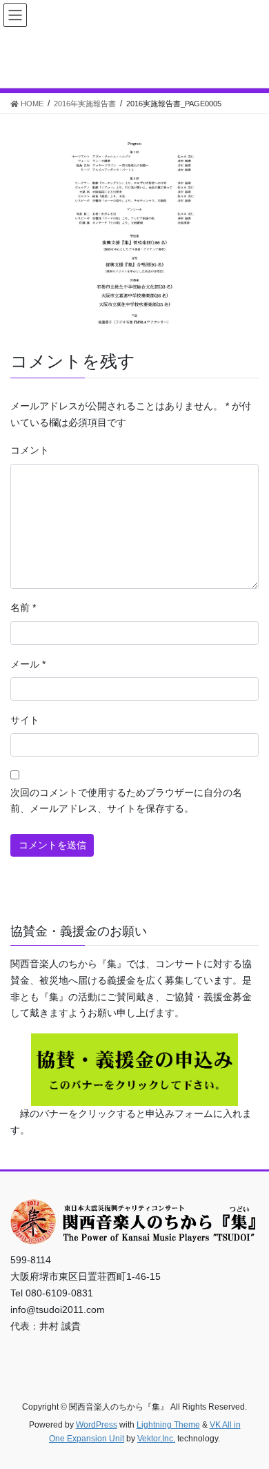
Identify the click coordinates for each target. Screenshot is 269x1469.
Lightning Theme (168, 1425)
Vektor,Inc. (156, 1438)
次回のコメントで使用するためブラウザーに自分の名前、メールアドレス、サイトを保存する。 (126, 801)
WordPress (96, 1425)
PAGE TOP (248, 1412)
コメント (29, 450)
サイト (24, 720)
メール (28, 664)
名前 (23, 607)
